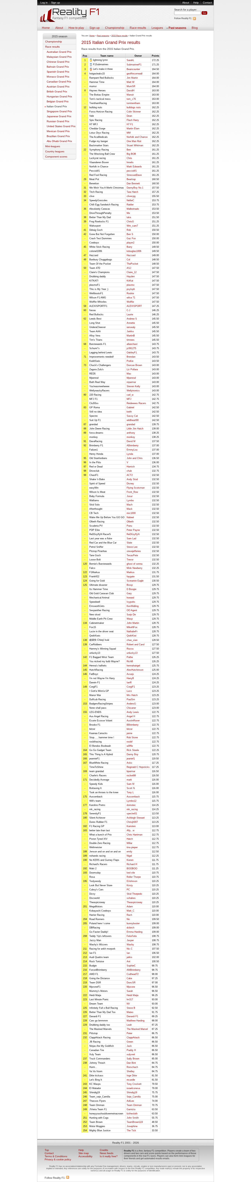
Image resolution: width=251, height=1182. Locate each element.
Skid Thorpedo (134, 893)
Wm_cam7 (132, 225)
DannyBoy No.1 (135, 187)
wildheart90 (133, 420)
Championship (114, 27)
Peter (129, 1033)
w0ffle (130, 746)
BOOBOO (132, 868)
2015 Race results (119, 36)
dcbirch (130, 927)
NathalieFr (132, 631)
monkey (131, 437)
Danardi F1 (132, 1016)
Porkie (130, 361)
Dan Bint (131, 1062)
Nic (128, 919)
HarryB (130, 678)
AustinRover (133, 720)
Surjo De (131, 614)
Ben (129, 149)
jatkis (129, 957)
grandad (131, 424)
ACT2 (130, 475)
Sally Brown (133, 1058)
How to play (76, 27)
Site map (83, 1153)
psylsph (131, 289)
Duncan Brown (134, 365)
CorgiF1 (131, 686)
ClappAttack (133, 1037)
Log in (44, 2)
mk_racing (132, 809)
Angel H (131, 716)
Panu (129, 525)
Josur (129, 496)
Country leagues (54, 151)
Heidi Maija (132, 995)
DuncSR (131, 982)
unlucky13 (132, 653)
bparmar (131, 771)
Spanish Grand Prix (58, 71)
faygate (131, 576)
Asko (129, 762)
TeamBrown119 (135, 1122)
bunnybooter (133, 923)
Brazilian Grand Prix (58, 136)
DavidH (130, 90)
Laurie (130, 314)
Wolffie (130, 301)
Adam (130, 906)
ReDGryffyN (133, 534)
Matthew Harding (135, 1020)
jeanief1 (131, 758)
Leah (129, 1024)
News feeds (106, 1153)
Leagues (157, 27)
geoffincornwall (134, 73)
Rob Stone (132, 737)
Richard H (132, 864)
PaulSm (131, 699)
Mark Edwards (134, 166)
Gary (129, 593)
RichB (130, 661)
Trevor (130, 559)
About (185, 2)
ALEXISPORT (134, 306)
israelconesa (133, 1088)
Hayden (131, 276)
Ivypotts (131, 601)
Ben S (130, 234)
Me (128, 213)
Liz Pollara (132, 369)
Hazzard (131, 255)
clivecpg (131, 196)
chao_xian (132, 640)
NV (128, 1003)
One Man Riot (134, 141)
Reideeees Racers (136, 403)
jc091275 (131, 348)
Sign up (55, 2)
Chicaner (131, 707)
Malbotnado (133, 208)
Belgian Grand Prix (58, 101)
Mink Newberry (134, 568)
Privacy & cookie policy (58, 1159)
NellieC (130, 200)
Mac (129, 373)
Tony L (130, 792)
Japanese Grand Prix (59, 116)
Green (130, 1041)
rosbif (129, 741)
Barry (129, 246)
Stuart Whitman (135, 145)
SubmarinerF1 (134, 64)
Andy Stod (132, 479)
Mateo (130, 1012)
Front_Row (132, 492)
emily (129, 851)
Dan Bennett (133, 183)
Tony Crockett (134, 1084)
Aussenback (133, 796)
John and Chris (135, 458)
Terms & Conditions (56, 1156)
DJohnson (132, 881)
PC (128, 889)
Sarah (130, 991)
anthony (131, 432)
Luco (129, 691)
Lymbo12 (131, 800)
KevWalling (133, 606)
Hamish (131, 466)
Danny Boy (132, 754)
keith (129, 411)
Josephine (132, 1126)
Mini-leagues (52, 146)
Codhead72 (133, 974)
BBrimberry (133, 724)
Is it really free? (109, 1156)
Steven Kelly (133, 386)
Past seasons (177, 27)
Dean (129, 115)
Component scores (56, 156)
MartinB (131, 335)
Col (128, 259)
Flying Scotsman (136, 487)
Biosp (130, 585)
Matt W (130, 82)
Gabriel (130, 407)
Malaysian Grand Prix (59, 56)
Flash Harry (133, 120)
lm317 (130, 999)
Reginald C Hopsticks (138, 767)
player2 (130, 242)
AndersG (131, 703)
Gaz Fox (131, 238)
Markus (131, 572)
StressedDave (134, 175)
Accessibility (85, 1156)
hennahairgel (133, 665)
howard (130, 597)
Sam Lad (131, 538)
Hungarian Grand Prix (59, 96)
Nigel (129, 855)
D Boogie (131, 589)
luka (129, 217)
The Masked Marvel (137, 1029)
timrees (131, 339)
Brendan (131, 356)
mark (129, 779)
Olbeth (130, 521)
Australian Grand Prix (59, 52)
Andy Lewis (133, 712)
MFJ (129, 399)
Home (46, 27)
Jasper (130, 940)
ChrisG (130, 221)
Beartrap (131, 179)
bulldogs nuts (134, 107)
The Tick (131, 1130)
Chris (129, 158)
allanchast (132, 344)
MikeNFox (132, 627)
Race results (138, 27)
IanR (129, 682)
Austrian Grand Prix (58, 86)
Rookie (130, 293)
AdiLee (130, 1101)
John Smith (133, 1117)
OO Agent (132, 610)
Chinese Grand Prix (58, 61)
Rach (129, 915)
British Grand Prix (57, 91)
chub (129, 470)
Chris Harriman (134, 834)
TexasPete (132, 555)
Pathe (130, 657)
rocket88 (131, 775)
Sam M (130, 784)
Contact (207, 2)
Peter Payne (133, 530)
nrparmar (131, 382)
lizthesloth (132, 1113)
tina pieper (132, 847)
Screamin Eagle (135, 580)
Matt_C (130, 910)
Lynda (130, 454)
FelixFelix (132, 936)
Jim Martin (132, 77)
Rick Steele (133, 750)
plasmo (130, 285)
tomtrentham (133, 103)
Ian (128, 953)
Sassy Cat (132, 416)
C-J (128, 310)
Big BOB (131, 154)
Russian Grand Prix (58, 121)
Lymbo (130, 500)
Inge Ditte (132, 1075)
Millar (129, 843)
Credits (104, 1150)
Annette (131, 323)
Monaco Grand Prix (58, 76)
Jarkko (130, 331)
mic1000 (131, 513)
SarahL (130, 60)
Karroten (131, 826)
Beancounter (133, 69)
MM (129, 132)
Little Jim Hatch (135, 428)
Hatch (130, 838)
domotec (131, 805)
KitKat (130, 280)
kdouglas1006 (134, 251)
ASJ (129, 268)
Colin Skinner (134, 111)
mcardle (131, 1079)
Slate (129, 542)
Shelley (131, 1071)
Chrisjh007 (132, 822)
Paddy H (131, 1050)
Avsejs (130, 674)
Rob (129, 230)
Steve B (131, 1008)
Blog (195, 27)
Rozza (130, 648)
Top (47, 1150)
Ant (128, 961)
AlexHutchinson (135, 669)
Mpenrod (131, 377)
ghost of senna (134, 563)
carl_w (130, 394)
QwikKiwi (131, 635)
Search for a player (185, 9)
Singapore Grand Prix (59, 111)
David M (131, 441)
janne (129, 733)
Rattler (130, 204)
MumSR (131, 86)
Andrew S (132, 318)
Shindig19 (132, 1092)
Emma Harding (134, 931)
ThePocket (132, 263)
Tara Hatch (132, 192)
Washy (130, 944)
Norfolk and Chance (137, 137)
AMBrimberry (134, 969)
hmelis (130, 162)
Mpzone (131, 986)
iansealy (131, 327)
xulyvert (131, 1054)
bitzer (129, 729)
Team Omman (134, 1105)
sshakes (131, 898)
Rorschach (132, 1067)
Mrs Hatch (132, 695)
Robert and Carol (135, 644)
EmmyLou (132, 449)
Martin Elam (133, 128)
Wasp (130, 618)
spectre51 (132, 813)
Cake (129, 978)
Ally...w (130, 830)
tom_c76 (131, 99)
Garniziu (131, 1109)
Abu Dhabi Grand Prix (59, 141)
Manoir (130, 94)
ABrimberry (133, 445)
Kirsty (130, 885)
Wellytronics (133, 390)
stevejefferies (134, 551)
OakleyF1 (132, 352)
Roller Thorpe (134, 877)
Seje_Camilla (134, 1096)
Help (196, 2)
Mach (129, 504)
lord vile (131, 872)
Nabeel (130, 517)
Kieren (130, 860)
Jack (129, 1046)
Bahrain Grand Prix (58, 66)
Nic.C (129, 948)
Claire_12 (132, 272)
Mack (129, 508)
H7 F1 (130, 124)
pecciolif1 (132, 170)
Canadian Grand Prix (59, 81)
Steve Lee (132, 547)
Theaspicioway (134, 902)
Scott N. (131, 788)
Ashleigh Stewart (136, 817)
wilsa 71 (131, 297)
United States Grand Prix (61, 126)
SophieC (131, 965)
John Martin (133, 623)
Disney (130, 483)
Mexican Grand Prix (58, 131)
